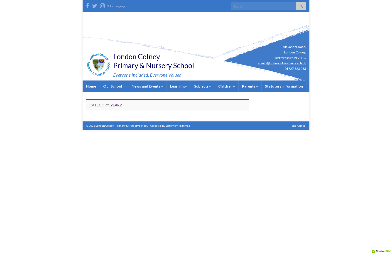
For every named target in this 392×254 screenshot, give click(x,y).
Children (225, 86)
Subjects (201, 86)
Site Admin (298, 125)
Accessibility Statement (164, 125)
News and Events (146, 86)
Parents (249, 86)
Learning (177, 86)
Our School (113, 86)
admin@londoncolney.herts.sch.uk (282, 63)
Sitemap (185, 125)
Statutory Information (284, 86)
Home (91, 86)
